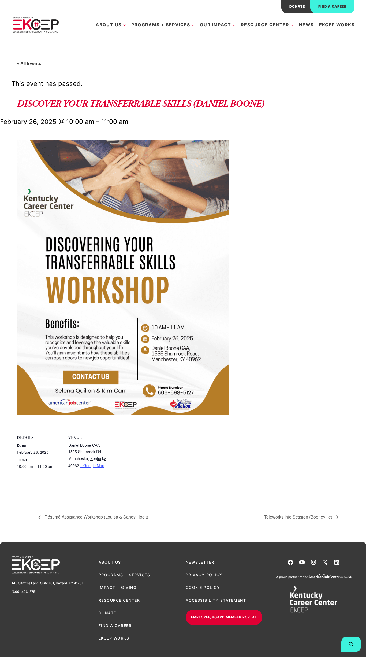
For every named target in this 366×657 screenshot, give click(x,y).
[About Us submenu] (124, 24)
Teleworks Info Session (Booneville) (298, 517)
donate (297, 6)
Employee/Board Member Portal (224, 617)
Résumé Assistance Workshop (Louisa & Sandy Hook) (95, 517)
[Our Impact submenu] (234, 24)
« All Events (29, 63)
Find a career (332, 6)
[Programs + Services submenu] (193, 24)
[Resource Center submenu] (292, 24)
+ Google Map (92, 465)
